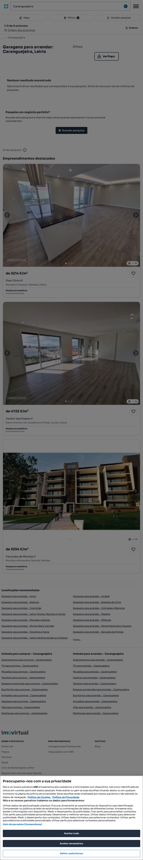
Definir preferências (71, 853)
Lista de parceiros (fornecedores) (22, 824)
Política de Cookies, (39, 797)
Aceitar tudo (71, 833)
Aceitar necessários (71, 843)
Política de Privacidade (65, 797)
